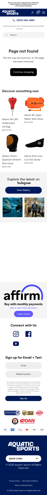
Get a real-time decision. (23, 307)
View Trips (27, 29)
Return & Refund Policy (23, 485)
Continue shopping (23, 72)
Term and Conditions (30, 481)
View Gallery (23, 190)
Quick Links (23, 458)
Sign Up (23, 398)
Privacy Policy (14, 481)
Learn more (23, 314)
